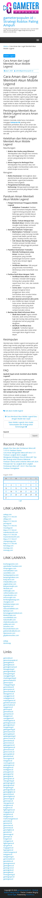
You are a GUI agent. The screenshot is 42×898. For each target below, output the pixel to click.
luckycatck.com (8, 579)
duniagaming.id (8, 669)
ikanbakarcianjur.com (11, 604)
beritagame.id (8, 767)
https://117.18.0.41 (10, 530)
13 (21, 488)
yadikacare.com (9, 624)
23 (36, 491)
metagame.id (8, 841)
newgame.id (7, 761)
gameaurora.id (8, 749)
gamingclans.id (8, 778)
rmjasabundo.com (10, 595)
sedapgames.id (8, 698)
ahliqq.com (7, 519)
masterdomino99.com (11, 537)
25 (11, 495)
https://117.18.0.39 (10, 521)
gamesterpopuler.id (10, 660)
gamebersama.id (9, 703)
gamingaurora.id (9, 723)
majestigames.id (9, 700)
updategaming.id (9, 736)
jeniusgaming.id (9, 674)
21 (26, 491)
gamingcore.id (8, 868)
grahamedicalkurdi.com (11, 631)
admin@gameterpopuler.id (24, 71)
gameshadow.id (9, 705)
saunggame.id (8, 718)
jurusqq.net (7, 523)
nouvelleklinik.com (9, 617)
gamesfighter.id (9, 796)
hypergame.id (8, 850)
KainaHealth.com (9, 620)
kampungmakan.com (11, 577)
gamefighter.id (8, 830)
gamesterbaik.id (9, 691)
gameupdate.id (8, 754)
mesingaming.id (9, 874)
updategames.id (9, 747)
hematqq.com (8, 546)
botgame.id (7, 839)
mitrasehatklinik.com (10, 608)
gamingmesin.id (9, 863)
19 (16, 491)
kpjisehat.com (8, 606)
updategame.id (8, 765)
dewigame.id (7, 716)
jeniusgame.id (8, 772)
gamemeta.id (8, 828)
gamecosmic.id (8, 752)
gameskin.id (7, 821)
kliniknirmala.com (9, 615)
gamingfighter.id (9, 792)
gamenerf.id (7, 823)
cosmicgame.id (8, 763)
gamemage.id (8, 834)
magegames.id (8, 812)
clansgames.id (8, 803)
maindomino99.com (10, 532)
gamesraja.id (8, 682)
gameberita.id (8, 756)
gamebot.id (7, 832)
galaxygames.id (8, 745)
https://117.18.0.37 (10, 539)
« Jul (20, 501)
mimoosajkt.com (9, 597)
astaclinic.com (8, 626)
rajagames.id (8, 707)
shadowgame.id (9, 720)
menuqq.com (8, 550)
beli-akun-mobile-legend (14, 411)
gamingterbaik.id (9, 671)
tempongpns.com (9, 568)
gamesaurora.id (9, 732)
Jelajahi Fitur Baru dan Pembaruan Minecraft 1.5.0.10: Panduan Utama (19, 449)
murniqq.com (8, 548)
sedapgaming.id (9, 685)
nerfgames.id (8, 805)
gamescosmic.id (9, 738)
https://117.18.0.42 (10, 526)
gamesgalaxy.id (8, 734)
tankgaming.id (8, 857)
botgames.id (7, 807)
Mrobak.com (8, 588)
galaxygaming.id (9, 729)
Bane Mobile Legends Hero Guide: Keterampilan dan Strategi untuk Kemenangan (21, 424)
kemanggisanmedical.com (12, 613)
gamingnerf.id (8, 774)
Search (6, 432)
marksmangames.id (10, 819)
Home (5, 46)
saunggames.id (8, 696)
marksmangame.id (10, 852)
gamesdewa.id (8, 687)
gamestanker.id (8, 859)
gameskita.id (7, 658)
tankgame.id (7, 854)
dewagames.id (8, 694)
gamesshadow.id (9, 680)
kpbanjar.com (8, 611)
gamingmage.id (8, 783)
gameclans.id (8, 825)
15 (31, 488)
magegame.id (8, 848)
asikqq (5, 641)
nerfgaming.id (8, 787)
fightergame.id (8, 843)
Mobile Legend (9, 56)
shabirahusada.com (10, 622)
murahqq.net (8, 528)
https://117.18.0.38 (10, 534)
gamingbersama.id (10, 667)
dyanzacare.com (9, 633)
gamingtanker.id (9, 790)
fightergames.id (9, 810)
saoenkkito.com (9, 573)
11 (11, 488)
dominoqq (7, 643)
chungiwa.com (8, 602)
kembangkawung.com (11, 600)
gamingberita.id (8, 725)
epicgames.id (8, 814)
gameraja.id (7, 709)
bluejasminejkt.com (10, 586)
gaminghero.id (8, 866)
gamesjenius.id (8, 689)
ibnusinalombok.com (10, 629)
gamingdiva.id (8, 872)
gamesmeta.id (8, 794)
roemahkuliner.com (10, 571)
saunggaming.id (9, 676)
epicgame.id (7, 845)
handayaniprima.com (10, 575)
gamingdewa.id (8, 665)
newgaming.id (8, 727)
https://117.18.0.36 (10, 517)
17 (6, 491)
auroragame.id (8, 758)
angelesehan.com (9, 584)
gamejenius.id (8, 714)
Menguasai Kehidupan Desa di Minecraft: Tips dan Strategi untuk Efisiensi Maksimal (20, 458)
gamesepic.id (8, 801)
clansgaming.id (8, 781)
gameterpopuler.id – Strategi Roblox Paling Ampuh (20, 21)
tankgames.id (8, 816)
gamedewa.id (8, 711)
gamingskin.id (8, 776)
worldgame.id (8, 770)
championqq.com (9, 541)
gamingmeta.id (8, 785)
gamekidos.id (8, 861)
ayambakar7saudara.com (12, 566)
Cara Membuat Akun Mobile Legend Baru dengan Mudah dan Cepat (22, 417)
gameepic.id (7, 836)
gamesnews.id (8, 743)
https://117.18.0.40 (10, 543)
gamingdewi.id (8, 662)
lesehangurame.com (10, 564)
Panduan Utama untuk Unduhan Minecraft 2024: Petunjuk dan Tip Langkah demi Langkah (20, 462)
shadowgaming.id (9, 678)
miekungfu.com (9, 591)
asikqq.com (7, 514)
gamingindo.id (8, 870)
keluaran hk (15, 122)
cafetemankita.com (10, 593)
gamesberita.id (8, 741)
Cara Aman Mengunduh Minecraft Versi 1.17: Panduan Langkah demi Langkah (19, 454)
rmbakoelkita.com (9, 582)
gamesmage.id (8, 799)
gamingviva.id (8, 879)
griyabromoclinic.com (11, 635)
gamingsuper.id (8, 877)
